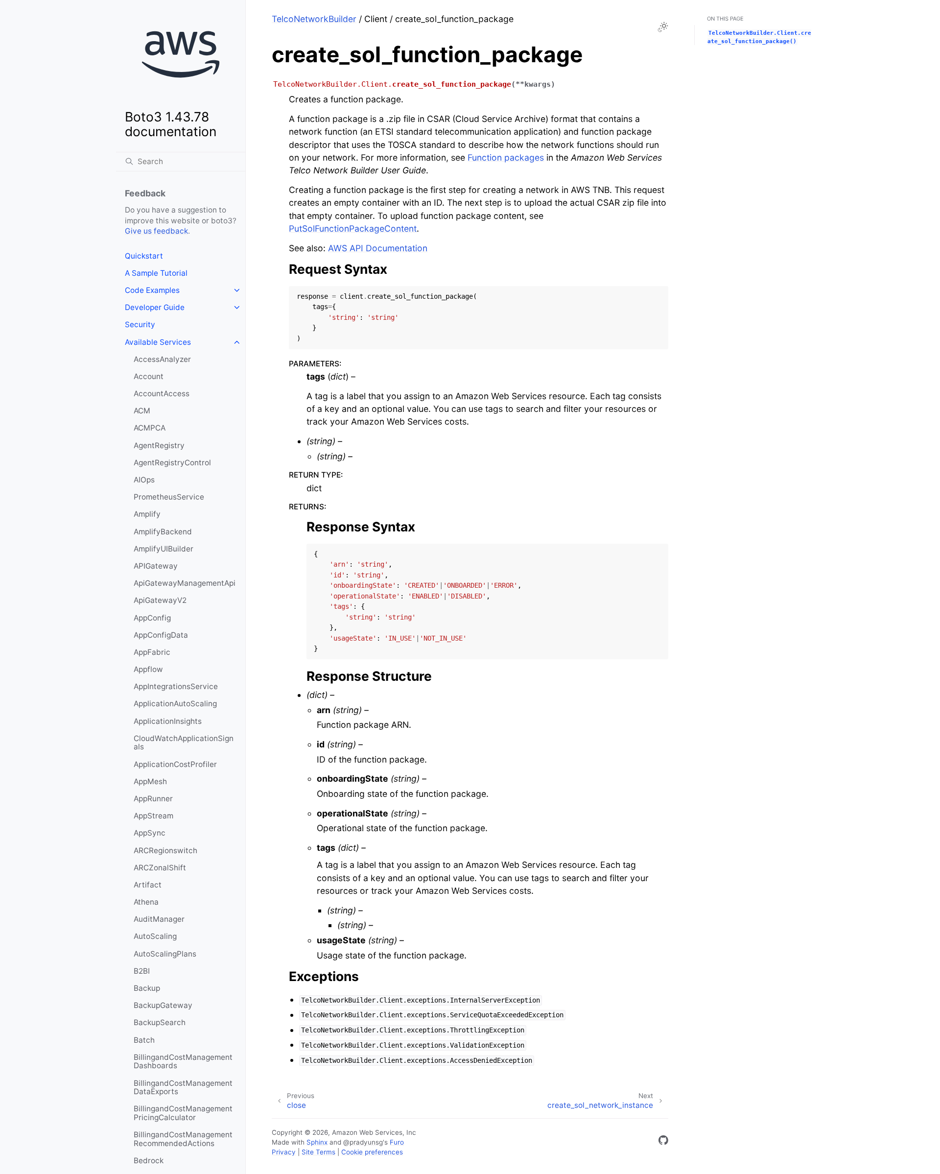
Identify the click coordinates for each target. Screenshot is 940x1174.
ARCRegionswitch (165, 850)
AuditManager (159, 919)
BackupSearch (160, 1022)
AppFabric (152, 652)
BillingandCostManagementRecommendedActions (183, 1139)
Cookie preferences (372, 1152)
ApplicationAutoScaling (175, 703)
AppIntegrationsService (176, 686)
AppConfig (152, 618)
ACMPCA (149, 427)
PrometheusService (169, 497)
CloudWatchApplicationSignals (184, 743)
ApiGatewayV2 (160, 600)
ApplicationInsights (168, 721)
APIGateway (156, 566)
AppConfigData (161, 635)
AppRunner (153, 798)
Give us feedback (156, 231)
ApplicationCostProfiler (175, 764)
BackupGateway (163, 1005)
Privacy (284, 1152)
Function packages (506, 157)
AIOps (144, 479)
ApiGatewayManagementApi (184, 583)
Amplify (147, 514)
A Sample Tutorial (156, 273)
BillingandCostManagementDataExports (183, 1087)
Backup (147, 988)
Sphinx (317, 1142)
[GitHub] (663, 1142)
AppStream (153, 815)
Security (140, 324)
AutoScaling (155, 936)
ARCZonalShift (160, 867)
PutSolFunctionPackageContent (353, 228)
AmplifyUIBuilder (163, 548)
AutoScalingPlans (165, 953)
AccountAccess (161, 393)
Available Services (158, 342)
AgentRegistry (159, 445)
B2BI (142, 971)
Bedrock (149, 1160)
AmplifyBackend (163, 531)
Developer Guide (155, 307)
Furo (397, 1142)
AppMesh (150, 781)
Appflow (148, 669)
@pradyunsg (363, 1142)
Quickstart (144, 256)
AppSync (149, 833)
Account (149, 376)
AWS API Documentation (377, 248)
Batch (144, 1040)
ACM (142, 410)
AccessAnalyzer (162, 359)
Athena (146, 902)
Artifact (148, 884)
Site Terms (318, 1152)
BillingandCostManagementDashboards (183, 1062)
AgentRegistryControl (172, 462)
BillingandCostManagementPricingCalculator (183, 1113)
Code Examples (152, 290)
